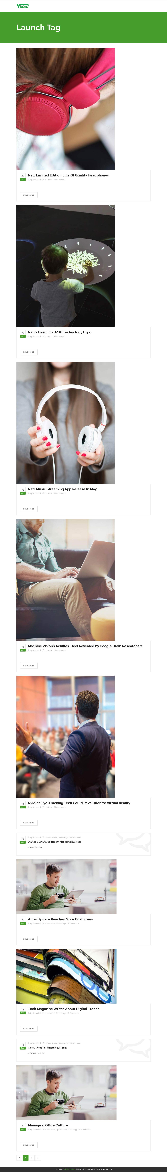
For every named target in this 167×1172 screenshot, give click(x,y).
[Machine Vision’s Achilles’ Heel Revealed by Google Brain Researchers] (65, 580)
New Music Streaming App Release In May (62, 489)
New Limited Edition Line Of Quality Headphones (68, 175)
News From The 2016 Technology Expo (59, 332)
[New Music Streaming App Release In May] (65, 423)
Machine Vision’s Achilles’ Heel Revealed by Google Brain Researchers (85, 646)
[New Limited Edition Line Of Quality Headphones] (65, 109)
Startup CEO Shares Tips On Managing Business (54, 841)
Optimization (61, 1130)
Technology (63, 837)
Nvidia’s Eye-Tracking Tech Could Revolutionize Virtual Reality (79, 803)
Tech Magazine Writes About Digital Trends (63, 1009)
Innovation (51, 924)
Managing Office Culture (48, 1125)
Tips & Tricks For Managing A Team (47, 1047)
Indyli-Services (69, 1169)
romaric (36, 180)
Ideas (48, 837)
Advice (49, 180)
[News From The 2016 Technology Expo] (65, 266)
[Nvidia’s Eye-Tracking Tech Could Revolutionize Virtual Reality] (65, 736)
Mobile (54, 837)
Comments (60, 180)
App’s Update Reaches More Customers (60, 919)
